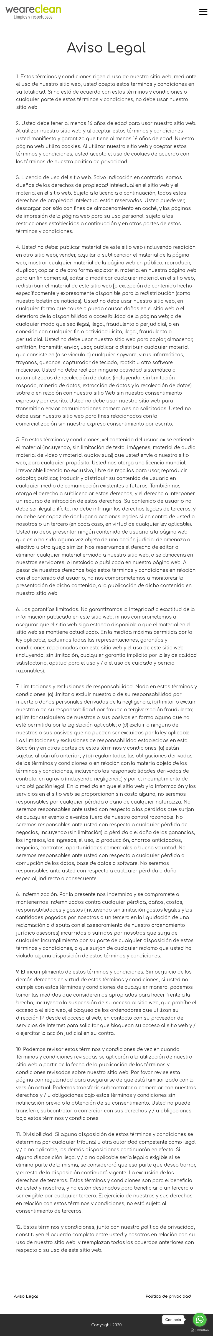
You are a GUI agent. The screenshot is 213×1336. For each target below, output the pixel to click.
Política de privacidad (168, 1296)
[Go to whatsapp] (200, 1320)
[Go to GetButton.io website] (200, 1330)
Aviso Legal (26, 1296)
